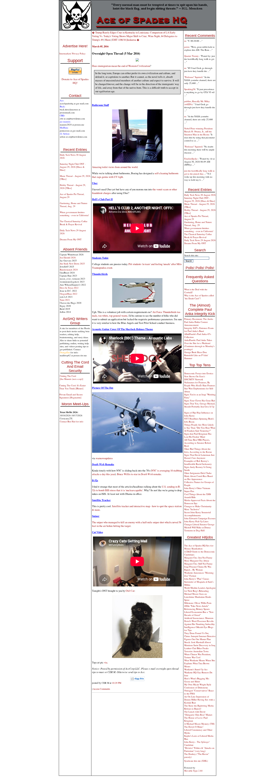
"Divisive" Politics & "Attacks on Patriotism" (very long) (199, 749)
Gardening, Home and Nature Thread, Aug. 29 (73, 205)
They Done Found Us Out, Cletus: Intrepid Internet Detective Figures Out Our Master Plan (200, 636)
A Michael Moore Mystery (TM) (199, 723)
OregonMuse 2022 (68, 293)
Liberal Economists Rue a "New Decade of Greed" (199, 613)
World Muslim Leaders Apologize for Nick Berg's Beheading (200, 589)
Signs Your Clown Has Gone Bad (199, 400)
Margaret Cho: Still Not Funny (198, 563)
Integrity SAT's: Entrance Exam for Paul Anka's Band (199, 329)
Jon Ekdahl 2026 (68, 257)
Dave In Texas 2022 (69, 287)
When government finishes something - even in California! (74, 214)
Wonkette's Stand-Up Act (195, 669)
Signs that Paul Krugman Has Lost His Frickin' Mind (197, 435)
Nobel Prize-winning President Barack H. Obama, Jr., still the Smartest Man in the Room (198, 131)
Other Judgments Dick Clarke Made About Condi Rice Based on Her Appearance (198, 476)
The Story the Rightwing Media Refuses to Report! (199, 707)
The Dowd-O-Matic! (193, 726)
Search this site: (191, 255)
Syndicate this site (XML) (196, 760)
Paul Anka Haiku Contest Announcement (196, 323)
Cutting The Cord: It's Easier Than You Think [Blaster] (72, 387)
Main (107, 39)
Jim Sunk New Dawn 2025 (72, 263)
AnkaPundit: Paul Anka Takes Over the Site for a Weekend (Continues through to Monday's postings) (199, 345)
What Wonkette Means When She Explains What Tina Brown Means (199, 663)
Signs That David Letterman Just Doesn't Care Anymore (199, 456)
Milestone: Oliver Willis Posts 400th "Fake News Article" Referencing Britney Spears (197, 605)
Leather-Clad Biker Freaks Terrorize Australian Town (196, 650)
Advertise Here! (75, 46)
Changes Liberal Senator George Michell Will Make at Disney (199, 526)
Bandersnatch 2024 (69, 269)
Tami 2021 (65, 299)
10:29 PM (116, 682)
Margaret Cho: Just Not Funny (198, 557)
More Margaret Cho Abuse (196, 560)
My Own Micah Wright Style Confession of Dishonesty (197, 686)
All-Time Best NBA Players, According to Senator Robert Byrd (197, 442)
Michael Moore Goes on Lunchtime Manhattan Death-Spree (198, 596)
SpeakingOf (189, 89)
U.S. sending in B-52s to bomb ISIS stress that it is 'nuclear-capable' (136, 488)
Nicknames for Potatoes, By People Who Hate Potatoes (199, 384)
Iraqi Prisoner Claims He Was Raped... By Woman (197, 568)
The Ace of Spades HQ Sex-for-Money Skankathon (199, 547)
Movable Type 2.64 (193, 770)
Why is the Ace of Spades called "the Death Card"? (199, 297)
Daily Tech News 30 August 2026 (200, 194)
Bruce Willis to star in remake (139, 474)
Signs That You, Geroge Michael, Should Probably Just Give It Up (199, 405)
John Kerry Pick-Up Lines (196, 521)
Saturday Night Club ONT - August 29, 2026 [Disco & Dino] (73, 166)
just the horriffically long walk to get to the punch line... (199, 172)
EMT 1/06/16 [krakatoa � (125, 39)
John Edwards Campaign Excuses (199, 518)
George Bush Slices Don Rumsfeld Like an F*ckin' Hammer (196, 355)
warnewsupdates (104, 458)
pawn (186, 46)
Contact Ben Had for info (71, 421)
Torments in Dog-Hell (194, 530)
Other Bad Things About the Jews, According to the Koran (198, 450)
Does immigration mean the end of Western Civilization (121, 66)
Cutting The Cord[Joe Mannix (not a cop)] (71, 377)
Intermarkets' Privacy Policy (72, 53)
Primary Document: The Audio (198, 318)
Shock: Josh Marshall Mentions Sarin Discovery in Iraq (199, 644)
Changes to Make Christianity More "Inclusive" (198, 508)
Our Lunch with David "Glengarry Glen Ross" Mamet (198, 713)
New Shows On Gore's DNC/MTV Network (194, 378)
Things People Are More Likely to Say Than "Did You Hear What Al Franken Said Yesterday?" (199, 427)
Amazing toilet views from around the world (115, 167)
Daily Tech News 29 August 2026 (200, 240)
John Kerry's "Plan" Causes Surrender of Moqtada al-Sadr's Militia (198, 581)
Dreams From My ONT (71, 239)
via (105, 662)
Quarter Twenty (191, 55)
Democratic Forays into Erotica (198, 373)
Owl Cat (130, 591)
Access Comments (101, 688)
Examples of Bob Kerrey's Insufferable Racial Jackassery (198, 462)
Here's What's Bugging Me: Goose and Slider (196, 680)
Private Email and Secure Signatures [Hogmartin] (71, 396)
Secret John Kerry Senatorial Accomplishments (197, 514)
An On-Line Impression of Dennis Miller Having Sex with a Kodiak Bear (199, 699)
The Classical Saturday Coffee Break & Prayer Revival (73, 223)
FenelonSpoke (191, 158)
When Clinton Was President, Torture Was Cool (197, 656)
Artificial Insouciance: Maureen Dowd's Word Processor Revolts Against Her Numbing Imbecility (199, 621)
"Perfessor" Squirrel (193, 77)
